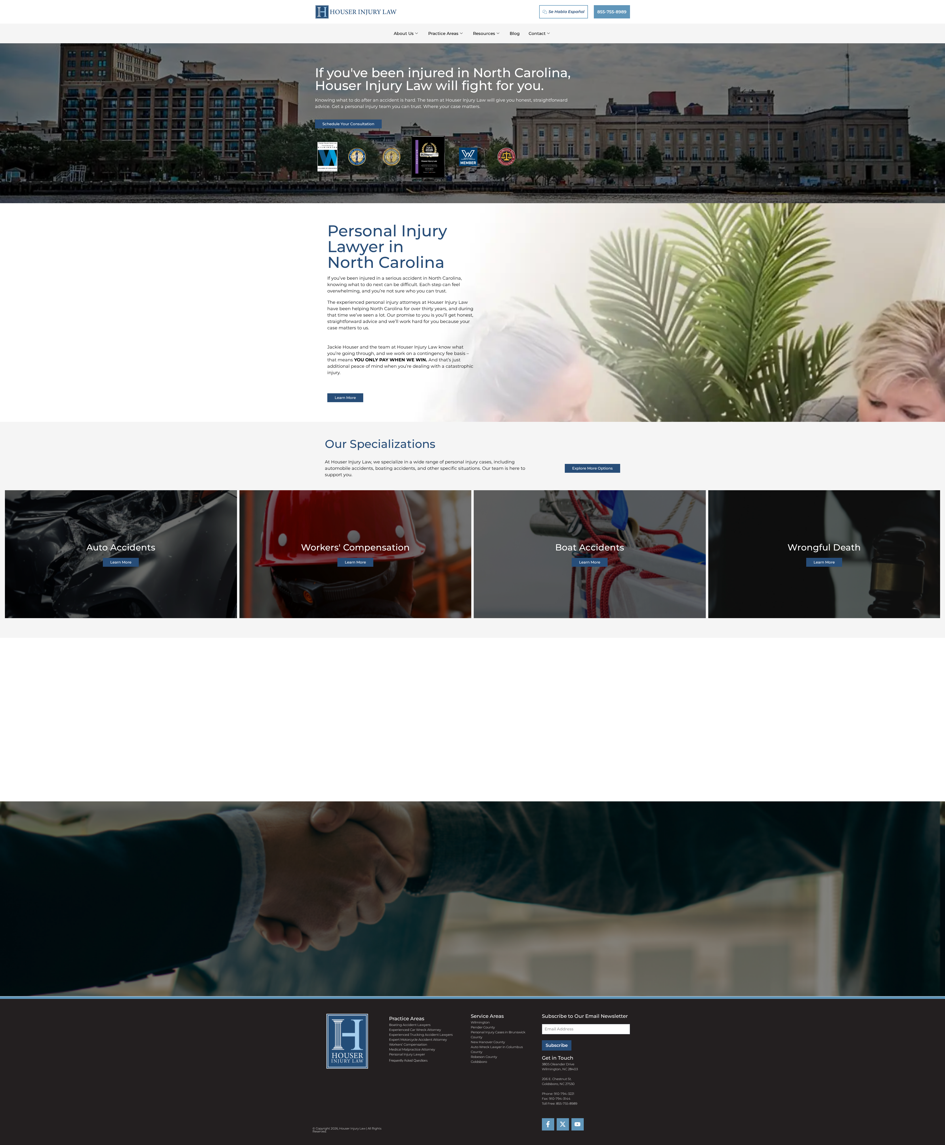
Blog (515, 33)
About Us (404, 33)
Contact (537, 33)
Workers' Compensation (355, 547)
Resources (484, 33)
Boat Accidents (589, 547)
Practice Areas (443, 33)
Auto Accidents (120, 547)
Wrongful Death (824, 547)
